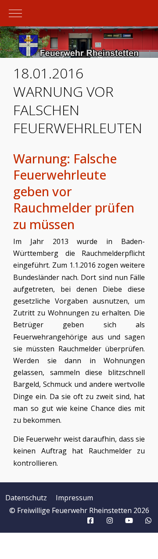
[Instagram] (109, 520)
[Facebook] (90, 520)
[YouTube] (129, 520)
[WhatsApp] (148, 520)
